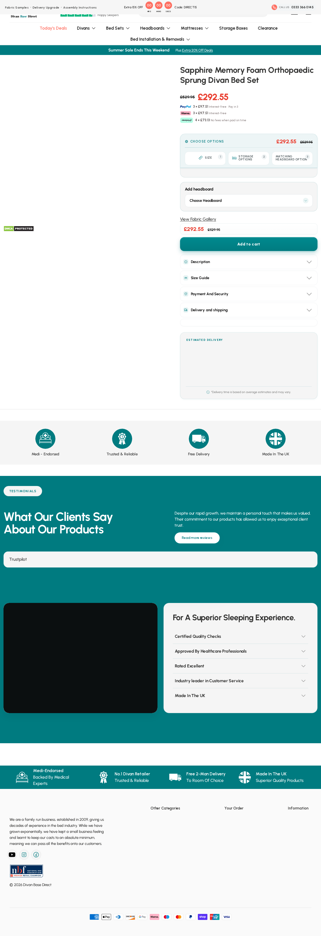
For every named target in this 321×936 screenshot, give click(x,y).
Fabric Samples (17, 7)
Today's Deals (53, 28)
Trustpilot (18, 559)
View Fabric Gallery (198, 219)
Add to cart (248, 244)
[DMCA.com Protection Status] (19, 228)
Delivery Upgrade (46, 7)
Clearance (268, 28)
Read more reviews (197, 538)
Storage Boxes (233, 28)
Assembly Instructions (80, 7)
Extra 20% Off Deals (197, 50)
